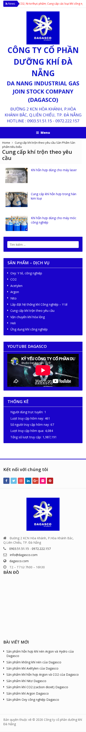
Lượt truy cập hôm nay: (27, 418)
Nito (13, 298)
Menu (45, 132)
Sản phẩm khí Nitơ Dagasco (26, 681)
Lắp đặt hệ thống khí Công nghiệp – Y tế (38, 304)
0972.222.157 (67, 120)
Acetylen (16, 286)
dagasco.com (19, 561)
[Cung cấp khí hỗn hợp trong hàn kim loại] (17, 199)
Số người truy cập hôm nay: (29, 424)
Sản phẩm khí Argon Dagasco (27, 693)
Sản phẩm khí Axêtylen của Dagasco (32, 668)
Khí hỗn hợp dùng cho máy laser (54, 170)
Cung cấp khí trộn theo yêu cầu (35, 143)
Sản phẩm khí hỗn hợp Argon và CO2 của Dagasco (42, 674)
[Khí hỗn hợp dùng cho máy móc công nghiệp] (17, 223)
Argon (14, 292)
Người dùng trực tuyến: (26, 412)
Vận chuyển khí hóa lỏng (27, 317)
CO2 (13, 279)
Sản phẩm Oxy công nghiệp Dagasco (32, 699)
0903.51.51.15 (39, 120)
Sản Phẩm (62, 143)
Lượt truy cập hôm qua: (27, 431)
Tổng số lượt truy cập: (25, 437)
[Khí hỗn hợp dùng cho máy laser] (17, 175)
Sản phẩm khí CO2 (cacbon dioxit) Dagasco (37, 687)
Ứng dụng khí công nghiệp (29, 329)
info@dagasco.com (23, 555)
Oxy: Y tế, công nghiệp (26, 273)
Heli (13, 323)
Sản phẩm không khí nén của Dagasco (33, 662)
